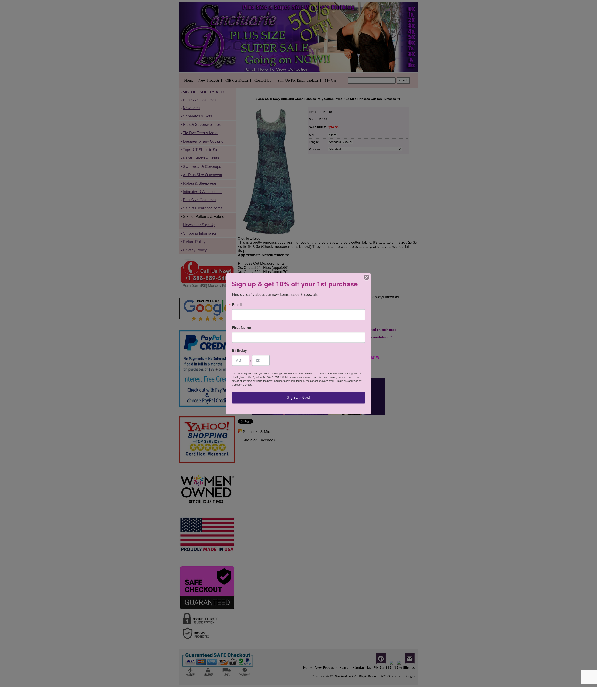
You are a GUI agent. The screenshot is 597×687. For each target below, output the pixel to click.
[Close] (366, 277)
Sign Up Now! (298, 397)
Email (237, 304)
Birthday (239, 350)
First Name (241, 327)
